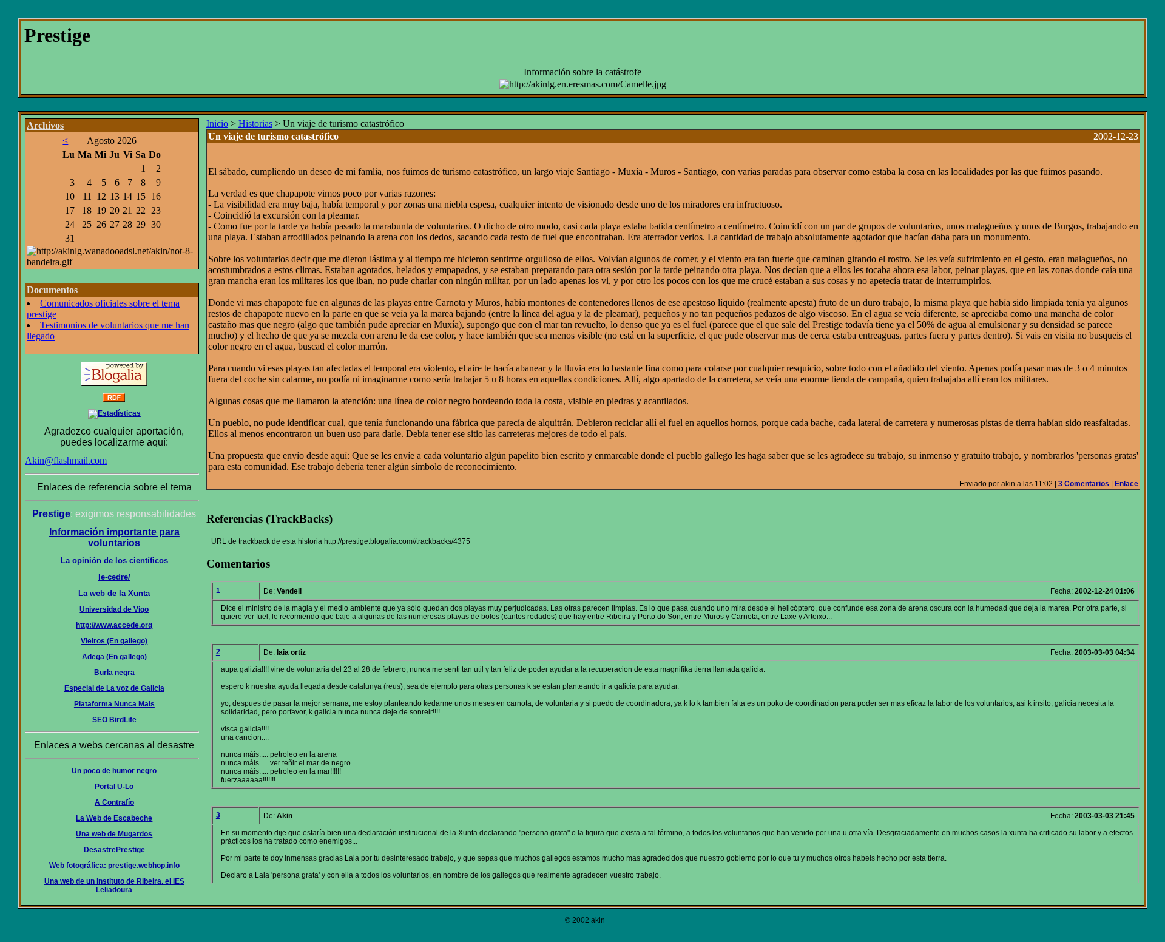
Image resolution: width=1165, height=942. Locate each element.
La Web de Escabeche (114, 818)
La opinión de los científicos (114, 560)
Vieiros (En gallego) (114, 641)
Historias (255, 123)
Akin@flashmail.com (66, 460)
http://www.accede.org (114, 625)
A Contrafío (114, 802)
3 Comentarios (1083, 483)
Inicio (217, 123)
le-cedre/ (114, 576)
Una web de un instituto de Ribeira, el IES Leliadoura (114, 885)
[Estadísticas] (114, 413)
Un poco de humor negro (114, 771)
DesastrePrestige (114, 849)
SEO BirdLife (114, 720)
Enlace (1126, 483)
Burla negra (114, 672)
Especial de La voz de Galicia (114, 688)
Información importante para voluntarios (114, 537)
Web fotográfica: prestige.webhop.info (114, 865)
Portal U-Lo (114, 786)
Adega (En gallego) (114, 656)
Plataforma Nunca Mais (114, 704)
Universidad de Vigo (114, 609)
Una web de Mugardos (114, 834)
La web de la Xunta (114, 593)
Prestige (51, 514)
